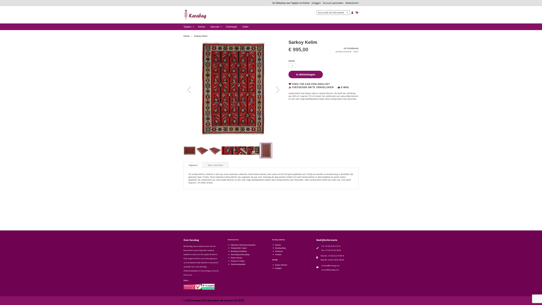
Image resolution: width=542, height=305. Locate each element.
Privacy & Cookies (238, 261)
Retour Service (236, 258)
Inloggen (316, 3)
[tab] (193, 165)
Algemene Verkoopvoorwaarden (243, 245)
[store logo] (195, 14)
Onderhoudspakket (238, 264)
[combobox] (333, 12)
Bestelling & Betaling (239, 251)
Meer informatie (215, 165)
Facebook (279, 251)
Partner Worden (281, 265)
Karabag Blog (280, 248)
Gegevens (193, 165)
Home (186, 36)
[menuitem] (188, 26)
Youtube (278, 255)
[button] (352, 3)
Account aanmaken (333, 3)
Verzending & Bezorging (240, 255)
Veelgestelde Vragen (239, 248)
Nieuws (278, 245)
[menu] (271, 26)
